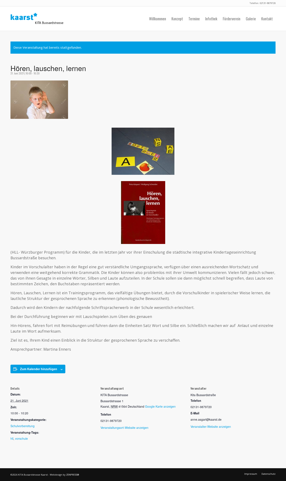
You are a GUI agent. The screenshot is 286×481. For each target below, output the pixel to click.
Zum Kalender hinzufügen (38, 369)
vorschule (21, 438)
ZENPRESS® (72, 474)
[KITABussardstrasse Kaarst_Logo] (36, 18)
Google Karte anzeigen (160, 406)
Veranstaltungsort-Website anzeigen (124, 427)
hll (11, 438)
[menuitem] (157, 18)
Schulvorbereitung (22, 426)
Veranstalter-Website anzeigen (211, 426)
